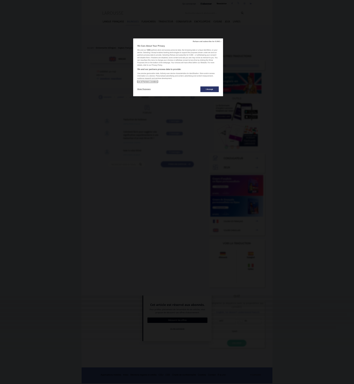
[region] (178, 67)
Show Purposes (144, 89)
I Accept (209, 89)
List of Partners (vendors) (147, 81)
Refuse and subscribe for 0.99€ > (207, 41)
